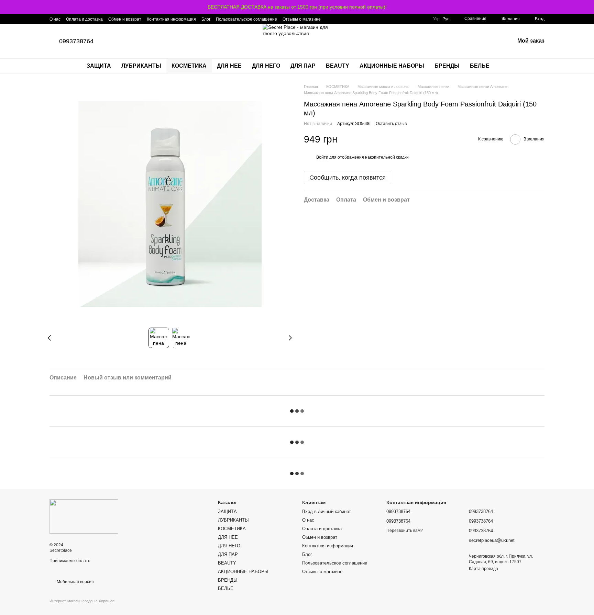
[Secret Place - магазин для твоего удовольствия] (84, 516)
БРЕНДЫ (447, 66)
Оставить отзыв (391, 123)
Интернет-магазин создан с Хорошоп (82, 601)
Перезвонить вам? (404, 530)
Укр (436, 19)
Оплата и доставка (84, 19)
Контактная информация (171, 19)
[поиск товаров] (507, 65)
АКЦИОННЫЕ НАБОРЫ (392, 66)
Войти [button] (322, 157)
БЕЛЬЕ (480, 66)
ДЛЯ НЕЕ (229, 66)
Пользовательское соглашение (246, 19)
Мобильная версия (75, 581)
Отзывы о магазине (302, 19)
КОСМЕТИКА (189, 66)
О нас (55, 19)
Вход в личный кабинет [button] (326, 511)
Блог (205, 19)
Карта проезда (483, 568)
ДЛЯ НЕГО (266, 66)
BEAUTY (337, 66)
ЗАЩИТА (99, 66)
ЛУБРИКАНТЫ (141, 66)
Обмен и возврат (124, 19)
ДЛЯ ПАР (303, 66)
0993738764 (76, 41)
